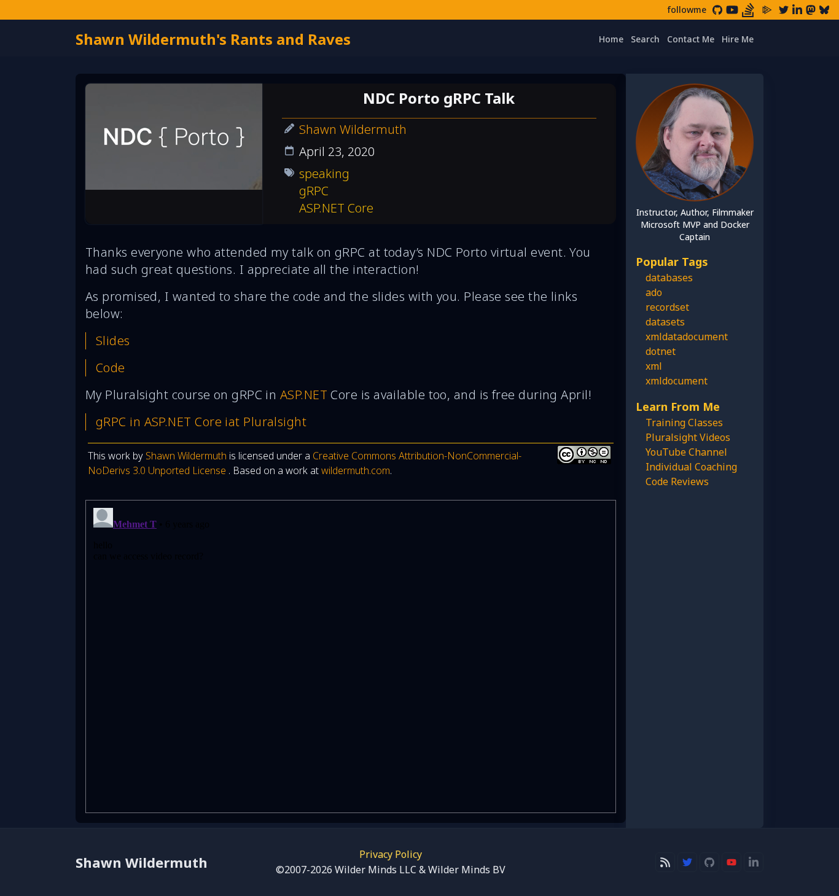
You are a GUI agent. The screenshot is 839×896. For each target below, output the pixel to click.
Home (611, 39)
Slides (113, 340)
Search (645, 39)
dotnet (661, 351)
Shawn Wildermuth (353, 129)
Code (110, 367)
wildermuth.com (355, 470)
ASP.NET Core (336, 208)
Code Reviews (677, 481)
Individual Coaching (691, 466)
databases (669, 277)
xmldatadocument (687, 336)
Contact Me (690, 39)
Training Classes (684, 422)
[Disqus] (350, 656)
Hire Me (738, 39)
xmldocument (677, 381)
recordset (667, 307)
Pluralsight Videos (688, 437)
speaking (324, 173)
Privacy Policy (390, 854)
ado (654, 292)
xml (654, 366)
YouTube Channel (686, 452)
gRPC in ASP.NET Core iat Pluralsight (201, 421)
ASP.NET (303, 394)
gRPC (314, 190)
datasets (665, 322)
